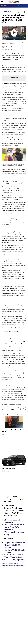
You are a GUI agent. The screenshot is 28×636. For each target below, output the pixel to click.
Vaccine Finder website (14, 510)
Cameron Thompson (11, 46)
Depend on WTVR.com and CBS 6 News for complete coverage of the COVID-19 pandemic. (13, 564)
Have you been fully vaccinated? (12, 521)
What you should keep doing (14, 533)
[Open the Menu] (2, 2)
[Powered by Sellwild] (24, 492)
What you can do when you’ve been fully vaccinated (14, 527)
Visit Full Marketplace (21, 414)
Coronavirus (6, 11)
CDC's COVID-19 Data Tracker (14, 551)
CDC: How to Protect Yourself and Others (13, 556)
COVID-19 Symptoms (14, 559)
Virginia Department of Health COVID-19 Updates (14, 545)
